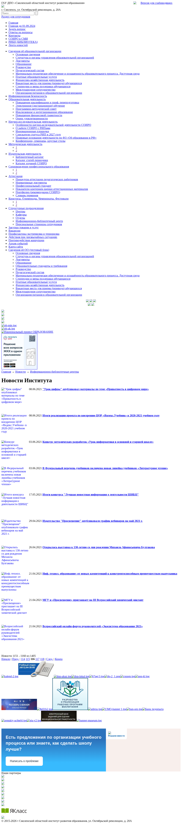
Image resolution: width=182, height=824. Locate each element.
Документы (23, 60)
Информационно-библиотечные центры (54, 371)
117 (37, 659)
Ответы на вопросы (21, 32)
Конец (59, 659)
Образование (23, 64)
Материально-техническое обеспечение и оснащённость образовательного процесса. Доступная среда (78, 275)
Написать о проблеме (24, 761)
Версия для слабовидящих (156, 2)
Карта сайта (16, 246)
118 (42, 659)
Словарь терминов (27, 195)
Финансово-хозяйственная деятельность (40, 80)
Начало (5, 659)
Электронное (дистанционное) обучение (40, 105)
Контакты (14, 35)
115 (28, 659)
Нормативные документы (31, 182)
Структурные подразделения (26, 208)
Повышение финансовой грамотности (39, 115)
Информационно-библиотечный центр (39, 221)
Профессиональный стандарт (33, 185)
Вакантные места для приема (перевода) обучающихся (49, 83)
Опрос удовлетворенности (32, 118)
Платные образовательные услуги (36, 76)
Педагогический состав (30, 70)
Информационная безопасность (28, 96)
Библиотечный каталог (30, 156)
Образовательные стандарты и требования (41, 265)
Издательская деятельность (25, 153)
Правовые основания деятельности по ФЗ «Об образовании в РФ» (56, 137)
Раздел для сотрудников (15, 16)
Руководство (23, 67)
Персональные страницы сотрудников (39, 224)
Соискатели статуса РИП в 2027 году (38, 134)
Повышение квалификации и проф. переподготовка (47, 102)
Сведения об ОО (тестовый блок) (29, 249)
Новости (20, 371)
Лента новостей (18, 45)
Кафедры (21, 214)
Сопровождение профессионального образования (39, 166)
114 (23, 659)
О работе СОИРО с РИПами (33, 128)
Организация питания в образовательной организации (49, 92)
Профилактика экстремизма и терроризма (34, 233)
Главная (13, 22)
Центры (20, 211)
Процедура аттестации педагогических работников (47, 179)
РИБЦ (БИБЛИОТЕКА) (23, 41)
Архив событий (18, 243)
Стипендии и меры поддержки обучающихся (43, 86)
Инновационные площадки (32, 131)
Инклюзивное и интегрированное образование (44, 112)
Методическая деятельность (25, 144)
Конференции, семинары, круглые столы (40, 140)
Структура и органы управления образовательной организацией (55, 57)
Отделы (20, 217)
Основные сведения (28, 54)
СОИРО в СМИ (18, 38)
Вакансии (14, 230)
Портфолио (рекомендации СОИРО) (38, 192)
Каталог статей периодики (32, 160)
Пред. (15, 659)
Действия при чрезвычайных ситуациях (33, 237)
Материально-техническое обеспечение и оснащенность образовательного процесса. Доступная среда (78, 73)
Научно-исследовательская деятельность (33, 121)
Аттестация (15, 176)
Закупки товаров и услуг (24, 227)
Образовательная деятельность (27, 99)
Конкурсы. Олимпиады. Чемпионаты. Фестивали (39, 198)
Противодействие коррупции (26, 240)
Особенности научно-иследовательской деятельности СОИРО (53, 124)
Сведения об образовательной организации (35, 51)
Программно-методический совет (36, 108)
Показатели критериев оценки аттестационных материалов (52, 189)
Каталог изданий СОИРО (31, 163)
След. (49, 659)
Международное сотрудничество (35, 89)
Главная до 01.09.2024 (22, 25)
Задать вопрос (17, 29)
